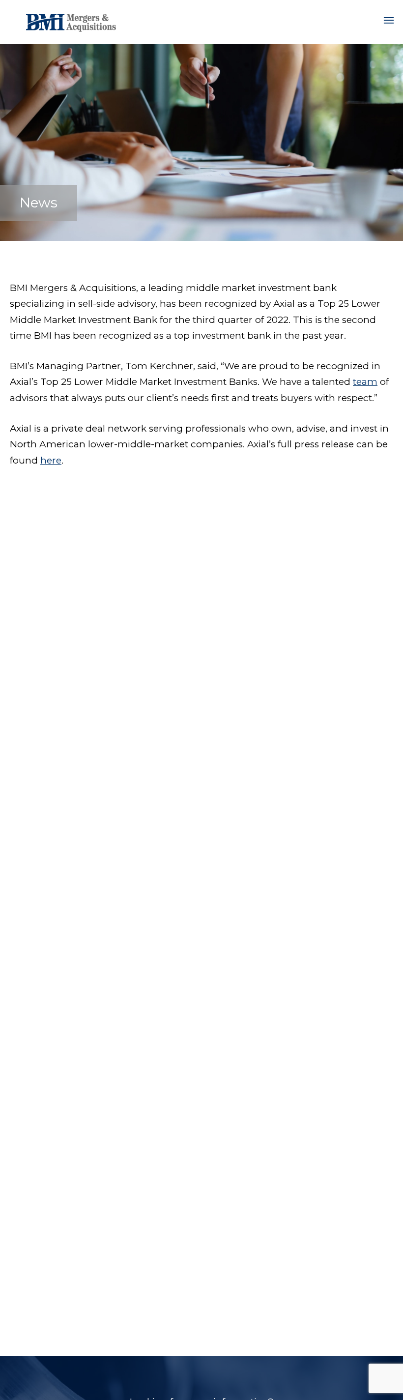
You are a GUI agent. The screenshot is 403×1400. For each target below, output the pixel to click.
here (50, 460)
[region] (128, 1322)
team (365, 381)
